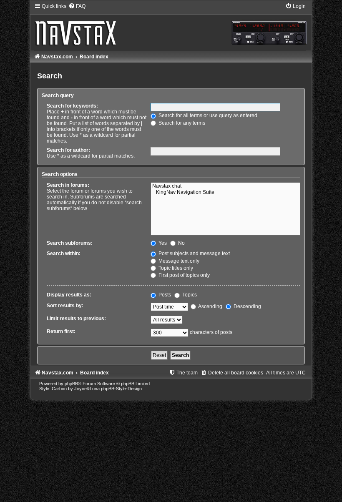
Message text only (178, 261)
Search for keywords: (72, 106)
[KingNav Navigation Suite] (225, 192)
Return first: (61, 331)
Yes (162, 243)
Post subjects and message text (193, 253)
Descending (246, 306)
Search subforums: (70, 243)
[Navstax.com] (170, 26)
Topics (189, 295)
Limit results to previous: (76, 318)
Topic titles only (175, 268)
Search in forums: (68, 185)
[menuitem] (77, 6)
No (181, 243)
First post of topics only (183, 275)
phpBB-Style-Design (121, 388)
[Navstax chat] (225, 186)
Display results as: (69, 295)
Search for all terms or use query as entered (207, 115)
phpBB (71, 383)
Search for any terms (181, 123)
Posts (164, 295)
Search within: (63, 253)
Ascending (209, 306)
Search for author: (68, 150)
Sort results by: (65, 306)
